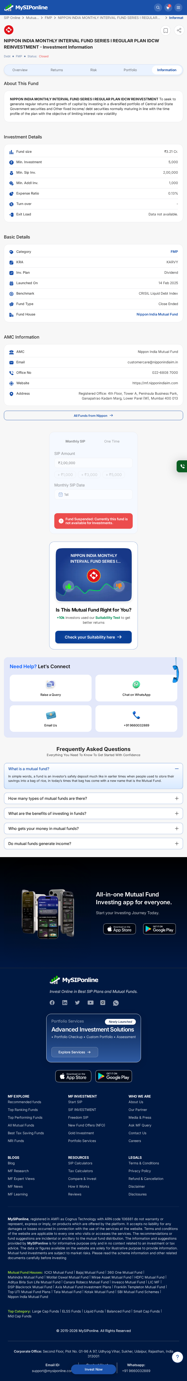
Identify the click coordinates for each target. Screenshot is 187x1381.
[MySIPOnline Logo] (26, 7)
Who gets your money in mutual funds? (43, 828)
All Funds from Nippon (90, 416)
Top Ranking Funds (23, 1110)
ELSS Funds (71, 1311)
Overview (20, 70)
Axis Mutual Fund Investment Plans (83, 1287)
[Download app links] (120, 928)
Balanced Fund (118, 1311)
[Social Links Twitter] (78, 1003)
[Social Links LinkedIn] (65, 1003)
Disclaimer (137, 1186)
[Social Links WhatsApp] (116, 1003)
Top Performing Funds (25, 1117)
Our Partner (138, 1110)
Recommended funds (24, 1102)
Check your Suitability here (90, 637)
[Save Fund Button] (165, 30)
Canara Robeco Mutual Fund (86, 1282)
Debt (7, 56)
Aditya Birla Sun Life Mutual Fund (34, 1282)
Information (167, 70)
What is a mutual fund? (28, 768)
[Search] (158, 7)
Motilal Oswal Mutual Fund (67, 1277)
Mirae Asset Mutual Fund (111, 1277)
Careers (135, 1141)
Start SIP (75, 1102)
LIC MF (153, 1282)
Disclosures (138, 1194)
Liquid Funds (94, 1311)
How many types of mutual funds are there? (47, 798)
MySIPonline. (89, 1331)
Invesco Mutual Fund (128, 1282)
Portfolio (130, 70)
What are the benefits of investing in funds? (47, 813)
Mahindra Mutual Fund (25, 1277)
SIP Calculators (80, 1163)
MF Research (18, 1171)
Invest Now (94, 1369)
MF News (15, 1186)
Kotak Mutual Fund (99, 1292)
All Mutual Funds (21, 1125)
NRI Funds (16, 1141)
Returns (57, 70)
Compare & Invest (82, 1178)
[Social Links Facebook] (53, 1003)
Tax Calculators (80, 1171)
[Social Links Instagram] (103, 1003)
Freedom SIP (78, 1117)
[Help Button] (177, 1357)
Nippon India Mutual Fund (157, 314)
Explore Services (71, 1052)
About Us (136, 1102)
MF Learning (18, 1194)
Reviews (74, 1194)
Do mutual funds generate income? (39, 843)
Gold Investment (81, 1133)
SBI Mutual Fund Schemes (138, 1292)
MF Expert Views (21, 1178)
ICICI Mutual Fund (58, 1272)
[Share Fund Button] (179, 30)
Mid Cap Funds (19, 1316)
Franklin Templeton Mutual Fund (139, 1287)
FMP (19, 56)
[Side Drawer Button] (178, 7)
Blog (11, 1163)
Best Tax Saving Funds (26, 1133)
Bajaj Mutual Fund (90, 1272)
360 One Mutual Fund (124, 1272)
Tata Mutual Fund (67, 1292)
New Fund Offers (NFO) (86, 1125)
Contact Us (137, 1133)
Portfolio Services (82, 1141)
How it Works (78, 1186)
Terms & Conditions (144, 1163)
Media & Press (140, 1117)
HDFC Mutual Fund (149, 1277)
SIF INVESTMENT (82, 1110)
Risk (93, 70)
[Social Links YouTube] (91, 1003)
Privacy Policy (140, 1171)
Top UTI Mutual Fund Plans (29, 1292)
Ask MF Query (140, 1125)
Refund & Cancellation (146, 1178)
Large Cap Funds (45, 1311)
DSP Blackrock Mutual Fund (30, 1287)
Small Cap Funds (146, 1311)
